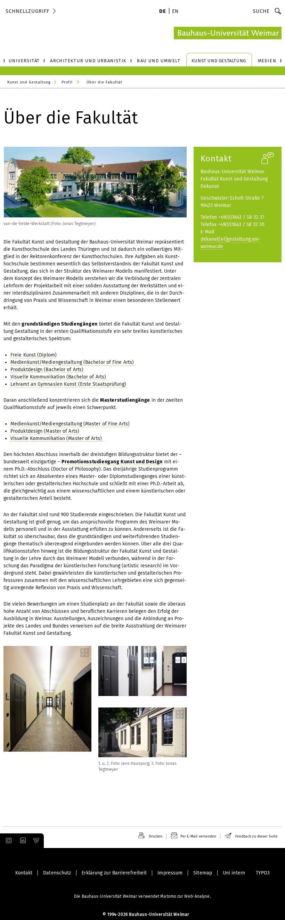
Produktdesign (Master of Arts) (45, 431)
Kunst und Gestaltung (29, 82)
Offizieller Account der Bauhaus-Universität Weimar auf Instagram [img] (7, 840)
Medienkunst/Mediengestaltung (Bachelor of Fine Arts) (72, 362)
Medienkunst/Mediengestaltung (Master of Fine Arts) (70, 424)
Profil (67, 82)
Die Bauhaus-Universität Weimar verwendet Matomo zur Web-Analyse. (142, 896)
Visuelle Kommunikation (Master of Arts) (56, 438)
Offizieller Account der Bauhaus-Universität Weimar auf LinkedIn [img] (22, 840)
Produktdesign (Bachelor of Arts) (47, 370)
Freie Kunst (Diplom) (33, 355)
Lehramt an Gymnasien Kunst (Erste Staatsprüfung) (68, 384)
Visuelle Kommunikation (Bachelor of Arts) (58, 377)
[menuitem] (162, 12)
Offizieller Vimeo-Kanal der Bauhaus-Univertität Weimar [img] (36, 840)
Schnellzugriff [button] (27, 11)
